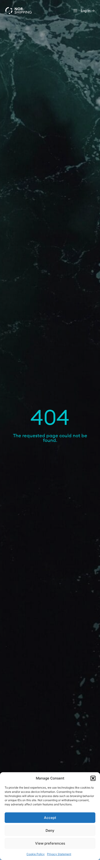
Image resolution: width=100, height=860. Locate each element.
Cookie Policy (36, 854)
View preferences (50, 843)
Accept (50, 817)
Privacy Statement (59, 854)
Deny (50, 830)
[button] (93, 778)
